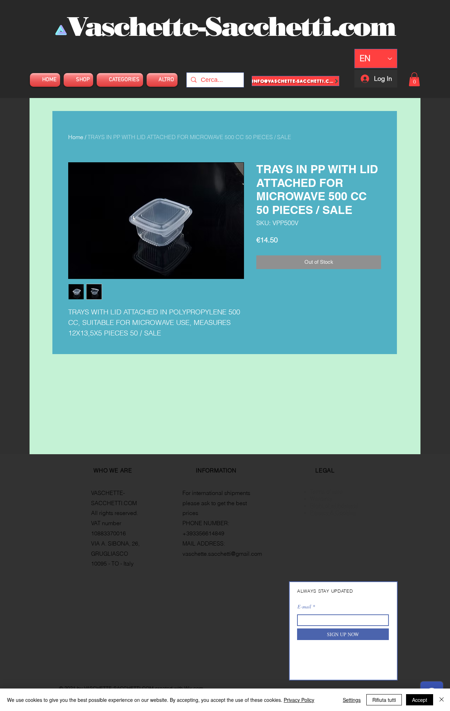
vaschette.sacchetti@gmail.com (222, 553)
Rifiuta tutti (384, 699)
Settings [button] (352, 699)
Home (75, 137)
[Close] (441, 699)
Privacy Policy (299, 699)
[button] (414, 79)
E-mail (304, 606)
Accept (419, 699)
